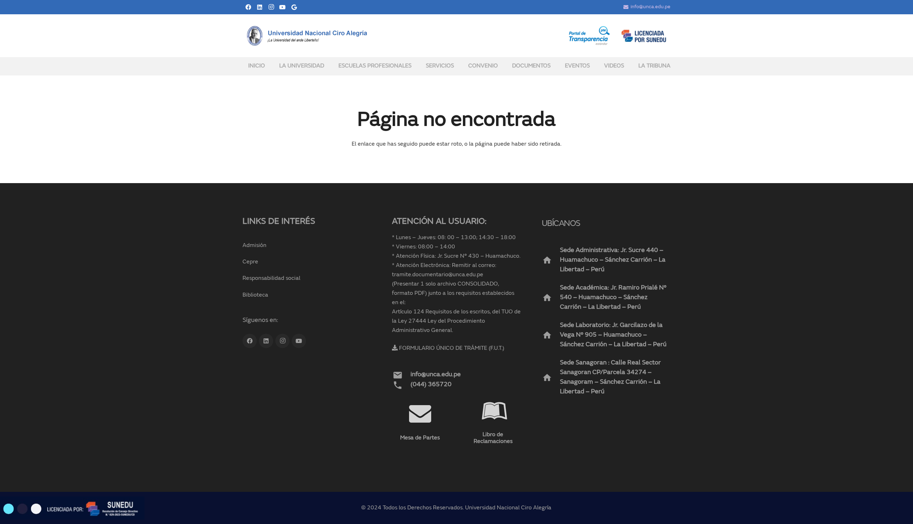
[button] (329, 66)
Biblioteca (255, 295)
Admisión (254, 245)
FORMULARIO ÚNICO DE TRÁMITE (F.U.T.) (451, 348)
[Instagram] (271, 7)
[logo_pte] (589, 35)
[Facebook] (248, 7)
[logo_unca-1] (307, 35)
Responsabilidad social (271, 278)
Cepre (250, 262)
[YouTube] (282, 7)
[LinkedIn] (259, 7)
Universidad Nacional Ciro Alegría (508, 508)
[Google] (294, 7)
